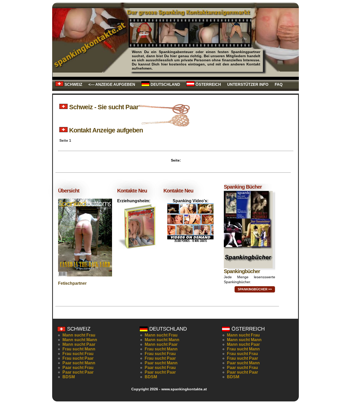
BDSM (68, 377)
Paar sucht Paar (78, 372)
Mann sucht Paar (78, 344)
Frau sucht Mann (78, 349)
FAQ (279, 84)
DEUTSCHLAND (165, 84)
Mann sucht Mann (79, 340)
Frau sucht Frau (78, 353)
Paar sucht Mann (78, 363)
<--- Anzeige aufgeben (111, 84)
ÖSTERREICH (208, 84)
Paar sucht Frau (78, 367)
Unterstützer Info (248, 84)
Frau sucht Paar (78, 358)
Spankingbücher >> (255, 289)
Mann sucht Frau (78, 335)
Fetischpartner (72, 283)
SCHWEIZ (72, 84)
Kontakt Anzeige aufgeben (105, 130)
